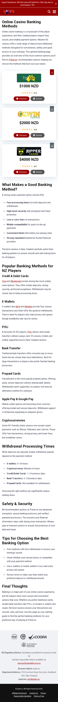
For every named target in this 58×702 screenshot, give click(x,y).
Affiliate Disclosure (19, 693)
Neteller (28, 306)
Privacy (43, 693)
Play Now (23, 99)
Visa (4, 281)
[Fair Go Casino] (29, 81)
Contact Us (33, 693)
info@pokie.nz (33, 679)
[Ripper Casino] (29, 155)
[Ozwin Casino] (29, 118)
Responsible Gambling (22, 696)
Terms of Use (39, 696)
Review (39, 99)
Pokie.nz (13, 59)
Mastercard (16, 281)
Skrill (17, 306)
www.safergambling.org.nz (29, 663)
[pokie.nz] (9, 11)
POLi (29, 332)
